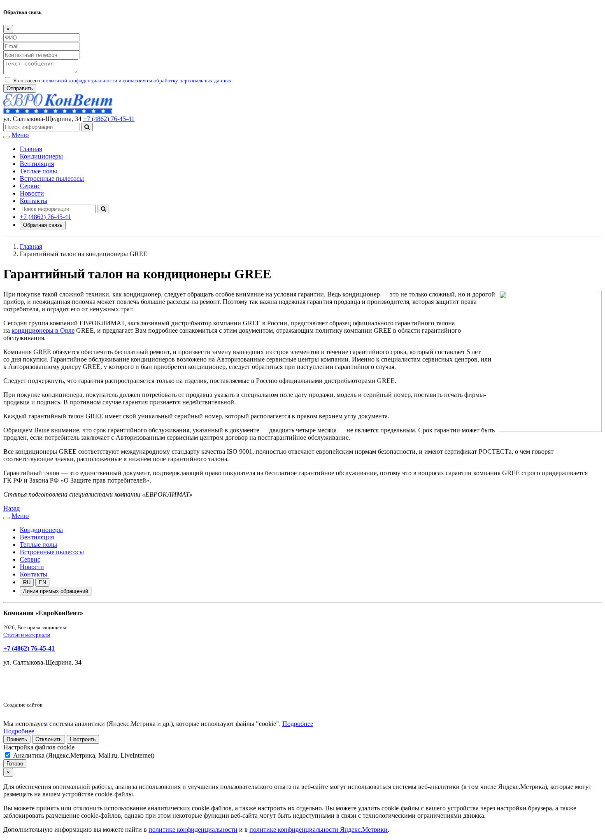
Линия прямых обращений (55, 591)
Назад (11, 508)
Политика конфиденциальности (48, 676)
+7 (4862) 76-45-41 (109, 118)
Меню (20, 134)
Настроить (83, 739)
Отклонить (48, 739)
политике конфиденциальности (193, 829)
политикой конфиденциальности (80, 80)
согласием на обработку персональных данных (177, 80)
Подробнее (297, 723)
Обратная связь (43, 225)
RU (26, 582)
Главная (31, 148)
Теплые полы (38, 171)
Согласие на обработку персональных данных (68, 690)
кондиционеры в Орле (43, 330)
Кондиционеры (41, 156)
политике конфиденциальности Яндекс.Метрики (318, 829)
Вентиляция (37, 163)
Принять (17, 739)
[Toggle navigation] (6, 137)
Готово (15, 764)
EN (42, 582)
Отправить (20, 88)
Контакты (33, 200)
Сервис (30, 185)
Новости (32, 193)
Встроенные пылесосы (52, 178)
